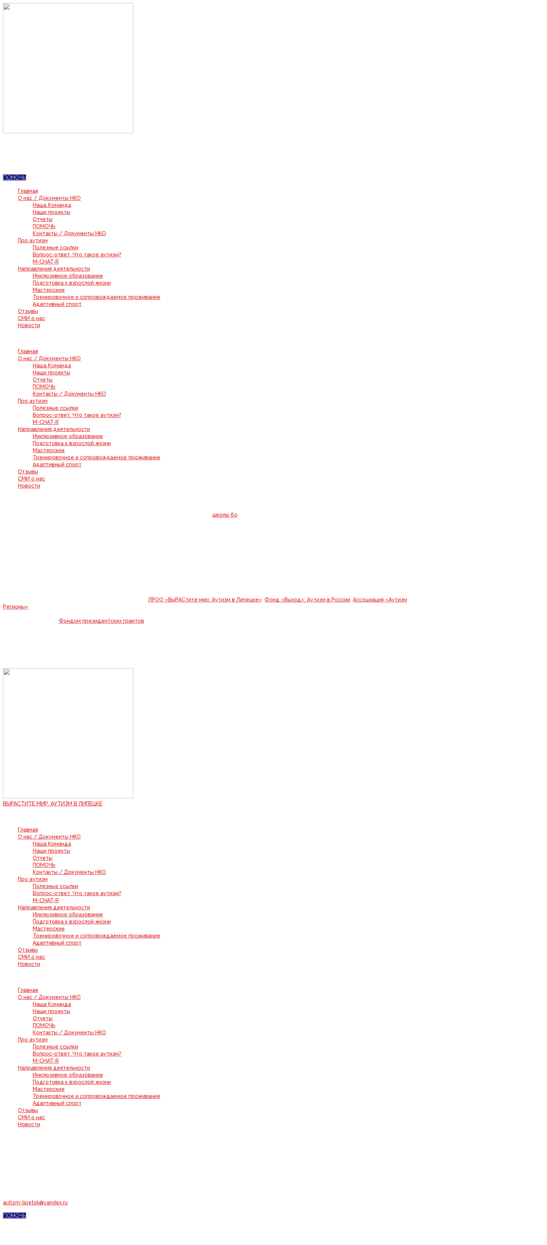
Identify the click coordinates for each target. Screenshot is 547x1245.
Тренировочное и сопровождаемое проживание (96, 297)
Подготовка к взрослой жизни (72, 283)
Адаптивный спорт (57, 304)
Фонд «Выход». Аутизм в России (307, 600)
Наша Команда (52, 205)
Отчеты (42, 219)
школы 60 (224, 515)
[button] (215, 338)
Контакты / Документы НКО (69, 233)
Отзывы (28, 311)
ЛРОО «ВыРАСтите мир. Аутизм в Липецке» (205, 600)
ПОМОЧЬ (44, 226)
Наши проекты (51, 212)
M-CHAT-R (46, 262)
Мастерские (49, 290)
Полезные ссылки (55, 247)
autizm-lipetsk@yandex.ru (35, 1203)
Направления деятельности (54, 269)
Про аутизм (33, 240)
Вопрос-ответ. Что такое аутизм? (77, 255)
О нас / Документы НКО (49, 198)
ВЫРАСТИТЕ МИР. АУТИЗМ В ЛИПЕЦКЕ (52, 804)
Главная (28, 191)
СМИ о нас (31, 318)
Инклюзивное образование (68, 276)
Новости (29, 325)
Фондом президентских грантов (101, 621)
